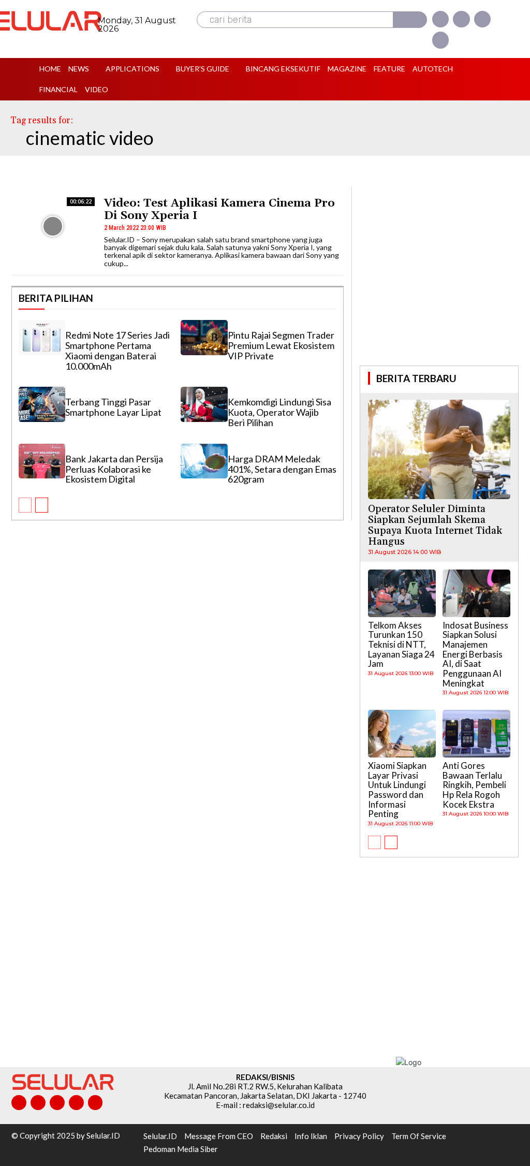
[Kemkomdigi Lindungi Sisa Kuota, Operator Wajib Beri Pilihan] (204, 404)
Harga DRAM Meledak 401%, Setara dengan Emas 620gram (282, 469)
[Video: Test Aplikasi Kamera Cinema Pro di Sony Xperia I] (53, 226)
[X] (482, 19)
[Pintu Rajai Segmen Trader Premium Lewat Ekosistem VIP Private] (204, 337)
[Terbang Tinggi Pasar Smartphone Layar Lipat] (42, 404)
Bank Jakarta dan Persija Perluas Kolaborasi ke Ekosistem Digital (114, 469)
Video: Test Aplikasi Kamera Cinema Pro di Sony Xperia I (219, 209)
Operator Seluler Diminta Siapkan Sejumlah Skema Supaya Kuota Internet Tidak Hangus (435, 525)
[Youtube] (440, 40)
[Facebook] (440, 19)
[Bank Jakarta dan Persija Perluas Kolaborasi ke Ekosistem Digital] (42, 461)
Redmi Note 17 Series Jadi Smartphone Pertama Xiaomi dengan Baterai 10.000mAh (117, 350)
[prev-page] (25, 505)
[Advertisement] (439, 275)
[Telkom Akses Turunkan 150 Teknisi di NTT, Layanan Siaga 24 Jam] (402, 593)
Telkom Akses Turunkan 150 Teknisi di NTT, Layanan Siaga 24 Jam (401, 644)
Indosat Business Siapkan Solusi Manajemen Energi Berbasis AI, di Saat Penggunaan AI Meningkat (475, 654)
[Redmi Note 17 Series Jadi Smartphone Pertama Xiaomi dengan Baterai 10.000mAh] (42, 337)
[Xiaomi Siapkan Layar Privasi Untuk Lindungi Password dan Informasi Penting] (402, 733)
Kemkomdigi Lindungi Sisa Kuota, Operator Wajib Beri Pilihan (279, 412)
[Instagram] (461, 19)
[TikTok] (57, 1102)
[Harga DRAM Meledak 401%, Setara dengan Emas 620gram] (204, 461)
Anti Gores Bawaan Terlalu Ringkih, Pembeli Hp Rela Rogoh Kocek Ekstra (474, 785)
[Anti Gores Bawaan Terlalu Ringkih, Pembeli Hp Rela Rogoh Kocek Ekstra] (476, 733)
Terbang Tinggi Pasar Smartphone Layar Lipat (113, 407)
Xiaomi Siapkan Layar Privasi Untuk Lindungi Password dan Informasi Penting (397, 789)
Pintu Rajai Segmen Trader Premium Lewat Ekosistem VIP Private (281, 345)
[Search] (410, 19)
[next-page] (41, 505)
